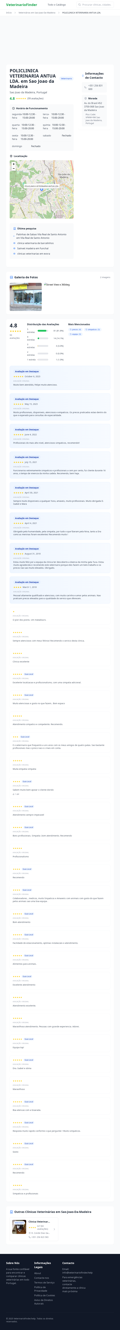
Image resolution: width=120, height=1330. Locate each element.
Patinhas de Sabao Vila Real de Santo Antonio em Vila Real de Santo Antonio (41, 236)
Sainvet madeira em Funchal (32, 248)
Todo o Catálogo (57, 4)
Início (9, 12)
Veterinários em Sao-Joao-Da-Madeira (37, 12)
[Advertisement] (60, 42)
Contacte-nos (41, 1277)
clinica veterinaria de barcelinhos (35, 243)
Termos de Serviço (44, 1282)
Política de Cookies (44, 1295)
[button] (41, 189)
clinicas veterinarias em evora (33, 253)
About (37, 1273)
